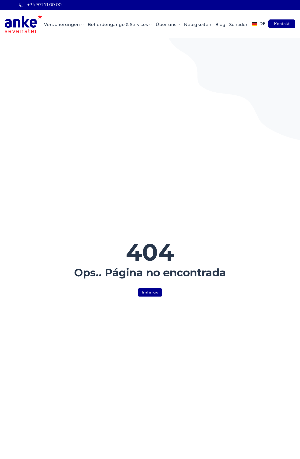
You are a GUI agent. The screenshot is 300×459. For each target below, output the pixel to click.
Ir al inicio (150, 292)
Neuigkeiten (197, 24)
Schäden (239, 24)
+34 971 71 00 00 (44, 4)
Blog (220, 24)
